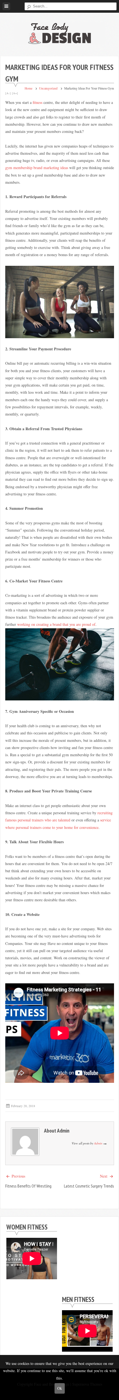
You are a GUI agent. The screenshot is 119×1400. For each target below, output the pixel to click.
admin (63, 1130)
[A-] (8, 93)
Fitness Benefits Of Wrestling (28, 1186)
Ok (59, 1388)
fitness (37, 102)
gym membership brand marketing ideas (36, 167)
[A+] (15, 93)
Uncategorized (48, 88)
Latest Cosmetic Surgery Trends (89, 1186)
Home (28, 88)
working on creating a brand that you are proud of (56, 624)
